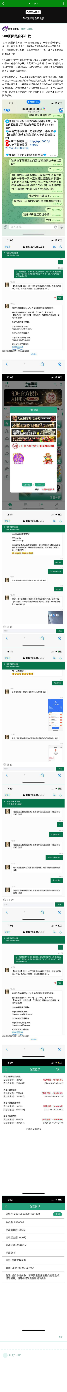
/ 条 (32, 3)
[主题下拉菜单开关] (64, 3)
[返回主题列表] (3, 3)
